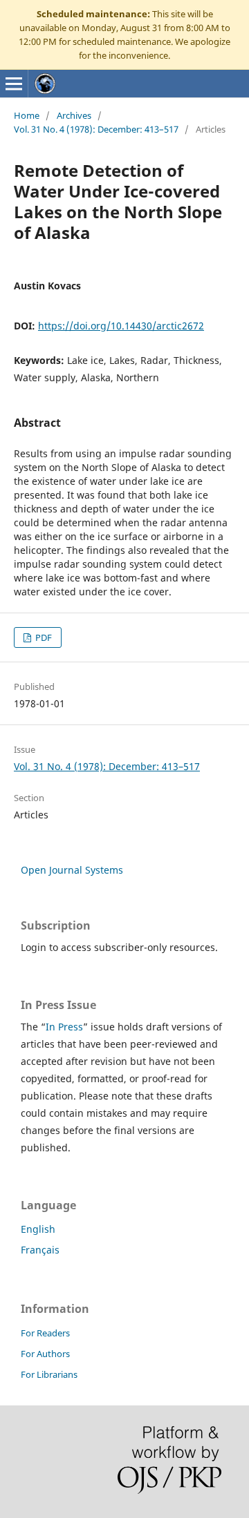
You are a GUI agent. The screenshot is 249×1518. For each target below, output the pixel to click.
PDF (42, 637)
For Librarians (49, 1374)
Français (40, 1249)
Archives (74, 115)
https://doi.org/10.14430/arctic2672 (121, 325)
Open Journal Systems (72, 869)
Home (26, 115)
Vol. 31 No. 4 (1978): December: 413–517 (96, 129)
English (38, 1229)
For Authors (45, 1353)
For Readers (45, 1333)
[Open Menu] (14, 83)
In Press (64, 1026)
